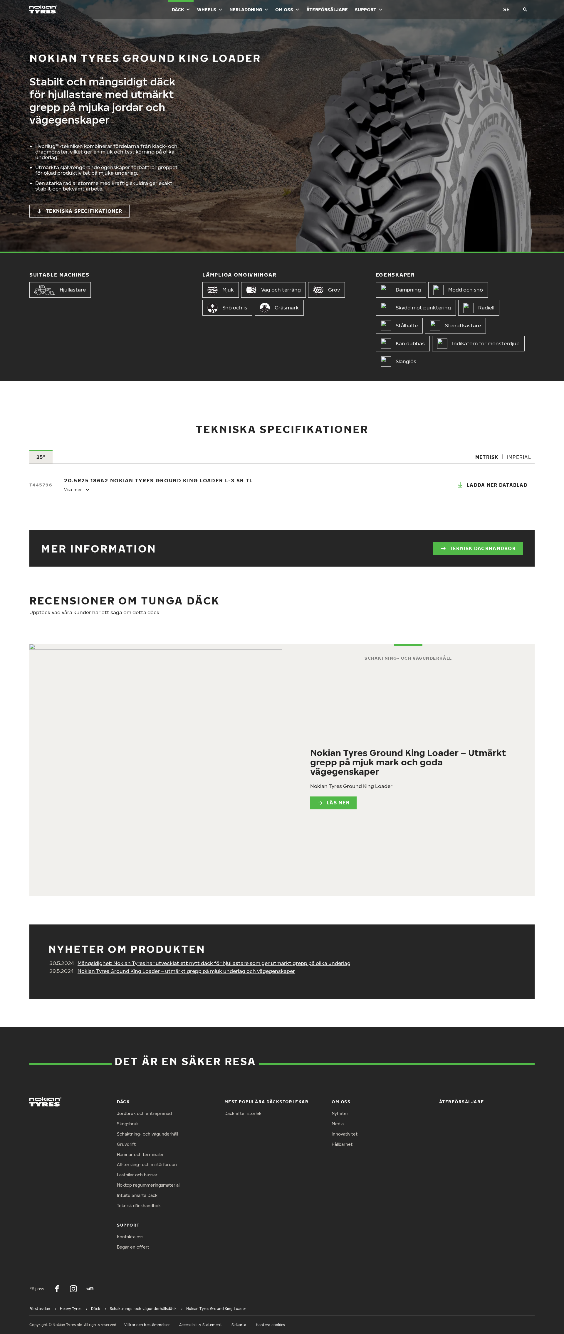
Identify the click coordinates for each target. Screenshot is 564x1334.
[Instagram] (73, 1289)
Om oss (284, 9)
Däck (178, 9)
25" (41, 457)
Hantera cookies (270, 1325)
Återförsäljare (327, 9)
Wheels (206, 9)
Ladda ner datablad (497, 485)
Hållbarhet (342, 1144)
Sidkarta (238, 1325)
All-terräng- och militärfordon (147, 1164)
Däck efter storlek (242, 1113)
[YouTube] (90, 1289)
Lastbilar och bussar (137, 1174)
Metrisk (486, 457)
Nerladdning (245, 9)
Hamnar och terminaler (140, 1154)
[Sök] (525, 9)
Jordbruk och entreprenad (144, 1113)
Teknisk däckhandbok (483, 548)
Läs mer (338, 803)
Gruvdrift (126, 1144)
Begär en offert (133, 1246)
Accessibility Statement (200, 1325)
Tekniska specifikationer (84, 211)
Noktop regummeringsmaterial (148, 1185)
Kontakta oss (130, 1236)
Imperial (519, 457)
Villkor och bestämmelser (147, 1325)
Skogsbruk (128, 1123)
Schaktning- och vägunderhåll (147, 1133)
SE (506, 9)
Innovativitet (344, 1133)
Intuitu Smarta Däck (137, 1195)
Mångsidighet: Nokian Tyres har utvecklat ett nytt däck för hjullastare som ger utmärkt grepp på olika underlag (214, 963)
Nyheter (340, 1113)
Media (338, 1123)
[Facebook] (57, 1289)
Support (365, 9)
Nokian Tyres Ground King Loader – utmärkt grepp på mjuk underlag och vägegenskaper (186, 971)
